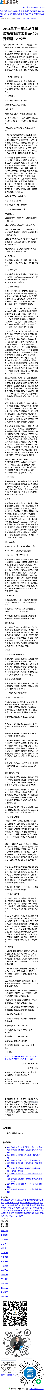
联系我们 (4, 1235)
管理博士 (40, 1208)
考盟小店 (26, 7)
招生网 (22, 1203)
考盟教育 (34, 1102)
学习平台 (4, 1270)
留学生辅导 (5, 1211)
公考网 (17, 1213)
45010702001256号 (37, 1389)
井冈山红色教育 (16, 1211)
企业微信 (4, 1239)
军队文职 (18, 14)
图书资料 (34, 7)
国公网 (5, 1213)
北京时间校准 (34, 1205)
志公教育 (4, 1200)
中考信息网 (9, 1203)
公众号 (3, 1244)
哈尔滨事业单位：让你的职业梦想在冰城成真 (24, 1147)
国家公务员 (8, 11)
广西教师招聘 (13, 1200)
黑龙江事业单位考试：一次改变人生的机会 (23, 1160)
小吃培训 (11, 1216)
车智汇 (11, 1213)
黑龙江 (33, 18)
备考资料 (4, 1297)
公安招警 (11, 14)
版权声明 (4, 1231)
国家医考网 (24, 1213)
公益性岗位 (36, 14)
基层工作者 (27, 14)
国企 (1, 14)
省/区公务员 (17, 11)
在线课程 (4, 1279)
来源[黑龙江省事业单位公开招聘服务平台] (21, 47)
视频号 (3, 1248)
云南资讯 (4, 1257)
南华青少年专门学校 (29, 1208)
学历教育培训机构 (32, 1203)
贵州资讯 (4, 1261)
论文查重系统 (13, 1205)
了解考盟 (41, 7)
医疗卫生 (41, 11)
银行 (5, 14)
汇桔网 (16, 1203)
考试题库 (4, 1292)
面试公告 (4, 1288)
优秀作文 (22, 1200)
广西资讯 (4, 1253)
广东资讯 (4, 1266)
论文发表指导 (24, 1205)
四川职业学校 (34, 1213)
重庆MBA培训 (32, 1200)
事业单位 (26, 11)
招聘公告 (4, 1283)
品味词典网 (16, 1208)
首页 (1, 11)
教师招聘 (33, 11)
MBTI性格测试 (28, 1211)
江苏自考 (19, 1216)
